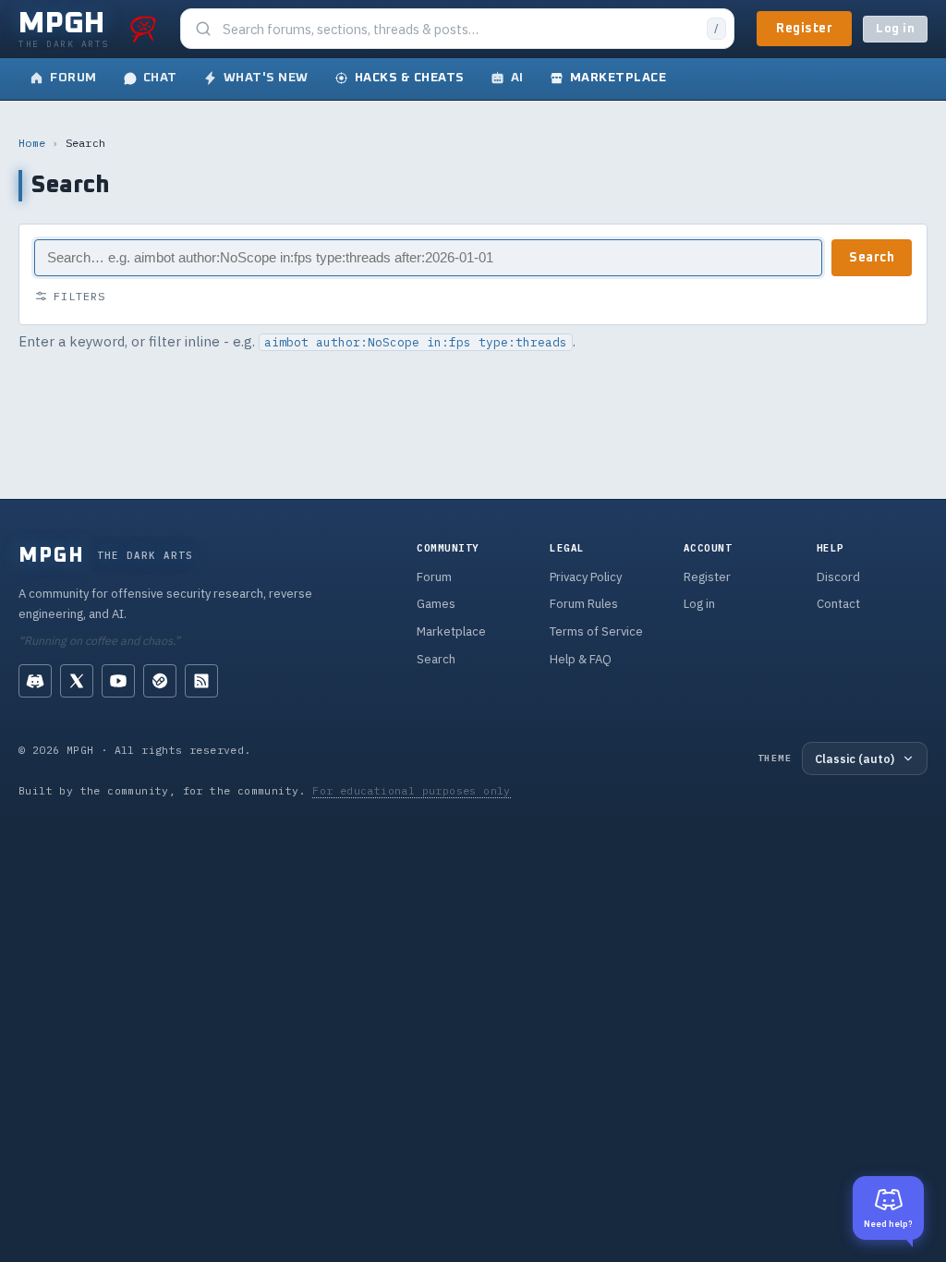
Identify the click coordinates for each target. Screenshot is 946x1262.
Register (804, 28)
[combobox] (459, 29)
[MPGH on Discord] (35, 681)
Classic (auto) (854, 758)
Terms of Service (596, 631)
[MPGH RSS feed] (201, 681)
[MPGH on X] (76, 681)
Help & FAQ (581, 659)
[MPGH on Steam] (159, 681)
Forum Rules (584, 604)
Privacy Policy (586, 577)
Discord (838, 577)
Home (31, 143)
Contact (838, 604)
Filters (79, 296)
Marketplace (451, 631)
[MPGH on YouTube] (118, 681)
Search (871, 257)
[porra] (143, 28)
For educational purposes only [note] (411, 790)
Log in (895, 29)
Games (436, 604)
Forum (434, 577)
